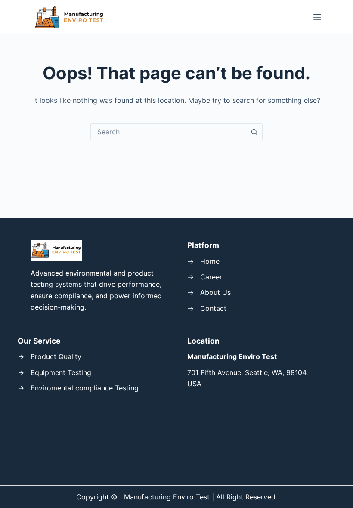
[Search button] (254, 132)
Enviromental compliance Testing (85, 388)
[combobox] (168, 131)
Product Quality (56, 356)
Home (210, 261)
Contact (213, 308)
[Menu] (317, 17)
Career (211, 277)
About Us (215, 292)
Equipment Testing (61, 372)
